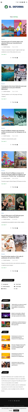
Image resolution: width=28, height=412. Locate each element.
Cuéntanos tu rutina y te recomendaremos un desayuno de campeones (17, 337)
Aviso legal (11, 405)
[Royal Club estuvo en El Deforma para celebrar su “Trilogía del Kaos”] (14, 202)
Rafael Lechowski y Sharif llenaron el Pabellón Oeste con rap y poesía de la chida (18, 314)
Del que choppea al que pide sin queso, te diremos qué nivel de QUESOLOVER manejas (18, 346)
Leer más (3, 54)
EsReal (2, 213)
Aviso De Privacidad (19, 405)
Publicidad (6, 405)
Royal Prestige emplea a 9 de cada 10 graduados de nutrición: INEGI (12, 257)
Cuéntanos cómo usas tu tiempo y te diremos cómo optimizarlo (18, 364)
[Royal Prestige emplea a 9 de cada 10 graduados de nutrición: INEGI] (14, 243)
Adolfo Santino (6, 47)
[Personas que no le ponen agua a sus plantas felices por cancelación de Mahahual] (14, 28)
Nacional (3, 39)
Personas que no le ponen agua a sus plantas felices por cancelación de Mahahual (12, 43)
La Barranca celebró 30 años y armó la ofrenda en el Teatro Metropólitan (18, 323)
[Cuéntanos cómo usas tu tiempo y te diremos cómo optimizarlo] (5, 364)
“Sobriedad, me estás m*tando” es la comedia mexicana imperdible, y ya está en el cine (18, 306)
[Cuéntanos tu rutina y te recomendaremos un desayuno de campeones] (5, 338)
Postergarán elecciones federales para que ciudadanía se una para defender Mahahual (13, 87)
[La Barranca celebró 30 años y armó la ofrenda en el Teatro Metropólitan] (5, 324)
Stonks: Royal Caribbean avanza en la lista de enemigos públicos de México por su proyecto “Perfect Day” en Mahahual (13, 174)
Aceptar (16, 410)
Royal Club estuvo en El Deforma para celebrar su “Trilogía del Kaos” (12, 216)
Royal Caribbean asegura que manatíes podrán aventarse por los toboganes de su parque (13, 132)
